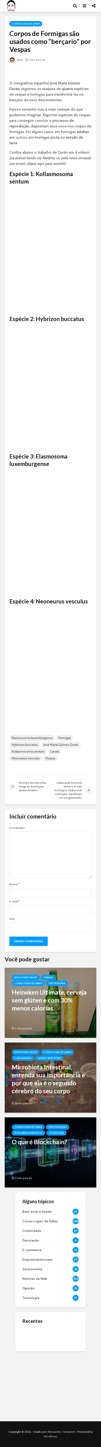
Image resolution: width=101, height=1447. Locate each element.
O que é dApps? (56, 1331)
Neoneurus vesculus (26, 758)
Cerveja (48, 977)
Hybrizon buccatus (25, 745)
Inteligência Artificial (28, 1132)
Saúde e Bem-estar (49, 1058)
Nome (14, 884)
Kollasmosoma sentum (28, 751)
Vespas (50, 758)
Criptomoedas (57, 1127)
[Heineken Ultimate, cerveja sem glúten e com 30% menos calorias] (50, 1002)
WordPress (50, 1436)
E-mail (14, 901)
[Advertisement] (50, 1385)
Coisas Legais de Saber (26, 23)
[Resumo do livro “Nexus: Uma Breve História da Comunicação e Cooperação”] (31, 1354)
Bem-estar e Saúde (25, 977)
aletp (19, 59)
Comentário (17, 827)
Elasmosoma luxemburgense (32, 738)
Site (12, 918)
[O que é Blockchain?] (50, 1152)
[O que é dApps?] (31, 1336)
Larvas (54, 751)
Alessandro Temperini (61, 1431)
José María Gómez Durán (60, 745)
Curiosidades (22, 1058)
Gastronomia (56, 983)
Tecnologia (56, 1132)
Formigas (64, 738)
